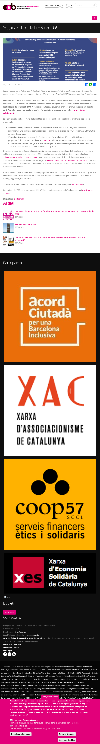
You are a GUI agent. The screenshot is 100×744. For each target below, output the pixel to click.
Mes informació (21, 715)
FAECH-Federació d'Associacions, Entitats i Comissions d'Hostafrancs (50, 679)
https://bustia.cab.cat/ (37, 638)
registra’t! (47, 140)
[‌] (62, 5)
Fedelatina (46, 688)
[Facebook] (5, 654)
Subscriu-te (50, 5)
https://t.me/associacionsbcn (28, 635)
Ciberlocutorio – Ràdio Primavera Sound (20, 157)
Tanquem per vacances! (25, 224)
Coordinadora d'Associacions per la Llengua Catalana (39, 670)
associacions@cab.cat (17, 632)
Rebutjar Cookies (66, 734)
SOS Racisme (31, 698)
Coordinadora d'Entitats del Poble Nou (75, 670)
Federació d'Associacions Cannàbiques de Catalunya (27, 685)
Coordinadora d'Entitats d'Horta (33, 673)
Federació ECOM (18, 695)
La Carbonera (69, 160)
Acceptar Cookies (67, 740)
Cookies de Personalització (25, 720)
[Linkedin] (14, 654)
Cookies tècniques (21, 726)
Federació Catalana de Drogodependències (67, 688)
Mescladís (59, 160)
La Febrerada (77, 184)
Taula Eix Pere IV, (63, 698)
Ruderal (50, 160)
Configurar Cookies (50, 696)
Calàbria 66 (14, 670)
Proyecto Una (83, 160)
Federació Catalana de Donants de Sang (25, 688)
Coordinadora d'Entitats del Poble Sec (61, 673)
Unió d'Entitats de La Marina (81, 698)
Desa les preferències (20, 734)
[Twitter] (9, 654)
